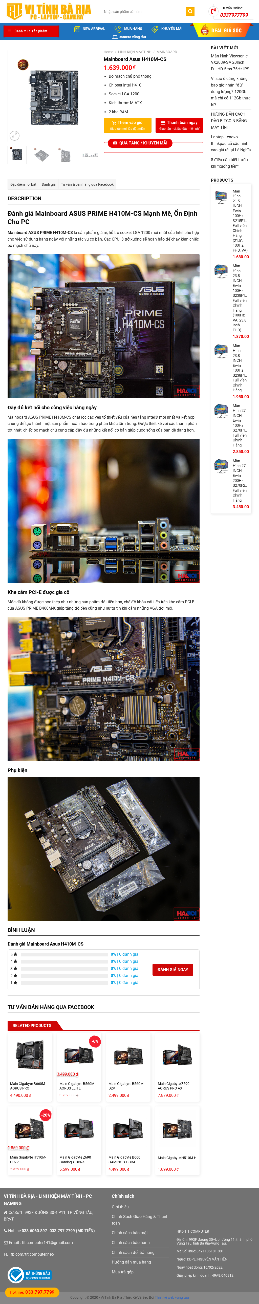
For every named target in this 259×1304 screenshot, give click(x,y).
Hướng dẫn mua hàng (131, 1262)
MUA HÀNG (132, 29)
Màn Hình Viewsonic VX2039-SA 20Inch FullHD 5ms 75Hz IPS (230, 62)
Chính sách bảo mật (130, 1232)
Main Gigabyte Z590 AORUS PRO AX (173, 1086)
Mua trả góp (123, 1272)
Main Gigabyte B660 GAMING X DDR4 (124, 1159)
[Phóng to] (14, 136)
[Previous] (15, 96)
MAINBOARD (167, 52)
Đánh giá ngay (173, 969)
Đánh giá (49, 184)
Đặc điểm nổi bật (23, 184)
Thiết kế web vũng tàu (172, 1297)
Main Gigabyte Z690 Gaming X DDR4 (75, 1159)
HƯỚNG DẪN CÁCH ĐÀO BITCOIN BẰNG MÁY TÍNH (229, 121)
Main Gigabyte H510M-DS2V (28, 1159)
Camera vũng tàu (132, 37)
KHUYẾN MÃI (171, 29)
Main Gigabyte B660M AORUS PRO (27, 1086)
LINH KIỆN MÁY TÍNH (135, 52)
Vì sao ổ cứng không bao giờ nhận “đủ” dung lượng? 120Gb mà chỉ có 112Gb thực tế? (230, 91)
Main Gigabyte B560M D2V (126, 1086)
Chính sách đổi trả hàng (133, 1252)
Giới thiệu (120, 1207)
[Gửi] (190, 11)
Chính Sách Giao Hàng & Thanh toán (140, 1220)
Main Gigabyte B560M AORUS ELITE (76, 1086)
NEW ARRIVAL (94, 29)
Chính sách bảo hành (131, 1242)
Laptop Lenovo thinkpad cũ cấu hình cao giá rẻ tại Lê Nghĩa (231, 143)
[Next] (91, 96)
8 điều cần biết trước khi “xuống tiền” (229, 163)
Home (108, 52)
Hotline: (32, 1292)
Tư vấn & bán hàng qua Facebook (87, 184)
